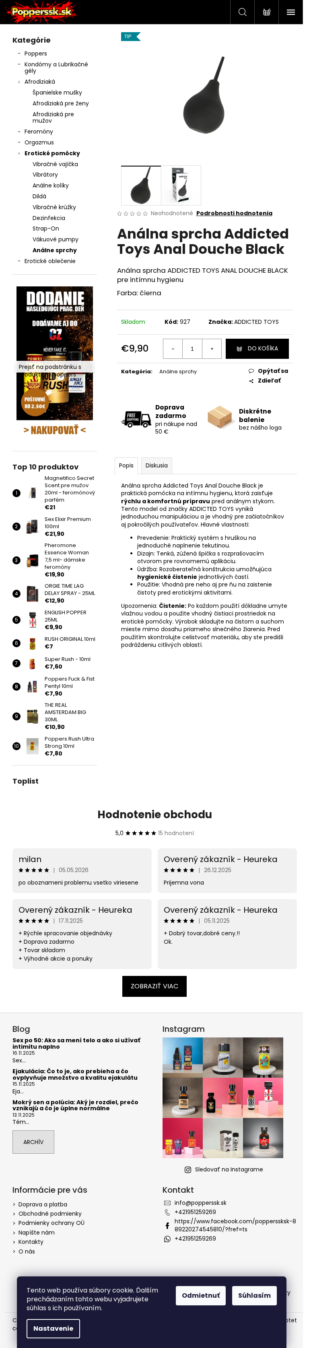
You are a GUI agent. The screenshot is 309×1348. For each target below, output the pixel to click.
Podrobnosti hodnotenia (234, 213)
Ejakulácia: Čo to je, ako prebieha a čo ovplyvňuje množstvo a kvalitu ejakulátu (75, 1074)
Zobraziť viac (154, 986)
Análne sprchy (55, 250)
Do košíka (263, 348)
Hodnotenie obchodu (154, 814)
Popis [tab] (126, 465)
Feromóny (39, 132)
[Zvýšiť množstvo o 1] (211, 348)
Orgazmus (39, 142)
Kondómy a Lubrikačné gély (56, 67)
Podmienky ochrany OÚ (51, 1223)
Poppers (36, 53)
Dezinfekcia (49, 218)
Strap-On (46, 228)
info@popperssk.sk (201, 1203)
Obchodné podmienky (50, 1214)
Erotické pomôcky (52, 153)
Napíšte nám (37, 1233)
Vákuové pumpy (55, 239)
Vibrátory (45, 175)
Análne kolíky (51, 185)
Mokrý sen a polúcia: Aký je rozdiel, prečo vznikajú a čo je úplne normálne (75, 1105)
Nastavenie (53, 1328)
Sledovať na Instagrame (229, 1169)
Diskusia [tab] (157, 465)
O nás (27, 1251)
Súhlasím (254, 1295)
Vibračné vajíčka (55, 164)
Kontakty (31, 1242)
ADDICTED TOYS (256, 322)
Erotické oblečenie (50, 261)
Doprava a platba (43, 1204)
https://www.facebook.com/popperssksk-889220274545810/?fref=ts (235, 1225)
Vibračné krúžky (54, 207)
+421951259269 (195, 1212)
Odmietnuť (201, 1295)
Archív (33, 1142)
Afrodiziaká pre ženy (61, 103)
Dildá (39, 196)
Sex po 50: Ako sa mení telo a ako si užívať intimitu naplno (76, 1043)
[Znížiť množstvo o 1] (173, 348)
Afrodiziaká (40, 82)
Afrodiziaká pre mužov (53, 117)
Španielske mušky (57, 92)
